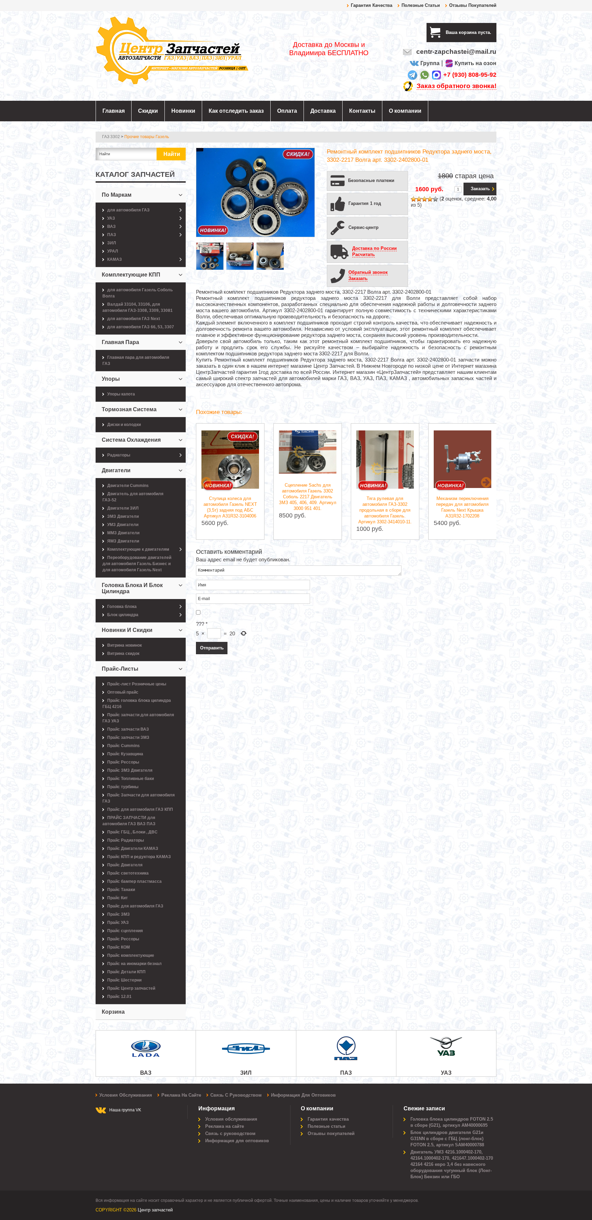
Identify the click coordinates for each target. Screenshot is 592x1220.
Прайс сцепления (125, 930)
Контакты (362, 111)
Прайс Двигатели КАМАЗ (132, 848)
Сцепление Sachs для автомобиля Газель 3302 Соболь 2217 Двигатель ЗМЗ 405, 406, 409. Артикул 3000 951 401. (307, 497)
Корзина (113, 1012)
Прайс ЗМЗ (118, 914)
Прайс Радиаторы (125, 840)
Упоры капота (121, 394)
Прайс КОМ (118, 947)
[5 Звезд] (435, 199)
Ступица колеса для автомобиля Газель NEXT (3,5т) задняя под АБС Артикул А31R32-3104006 (230, 507)
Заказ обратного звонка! (456, 85)
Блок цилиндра (122, 614)
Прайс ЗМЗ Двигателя (129, 770)
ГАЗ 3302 (111, 136)
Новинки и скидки (127, 630)
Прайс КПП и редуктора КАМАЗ (139, 856)
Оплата (287, 111)
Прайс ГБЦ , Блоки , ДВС (132, 832)
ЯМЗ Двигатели (123, 541)
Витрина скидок (123, 653)
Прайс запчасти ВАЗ (128, 729)
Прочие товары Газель (146, 136)
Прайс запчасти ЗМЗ (128, 737)
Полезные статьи (421, 5)
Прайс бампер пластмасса (134, 881)
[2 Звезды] (419, 199)
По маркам (117, 195)
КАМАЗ (114, 259)
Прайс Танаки (121, 889)
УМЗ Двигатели (122, 524)
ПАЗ (111, 234)
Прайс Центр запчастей (131, 988)
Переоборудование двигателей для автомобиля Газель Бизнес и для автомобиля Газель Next (136, 563)
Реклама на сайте (181, 1095)
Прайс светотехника (128, 873)
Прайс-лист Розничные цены (136, 684)
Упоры (111, 379)
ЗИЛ (111, 243)
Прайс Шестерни (124, 980)
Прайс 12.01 (119, 996)
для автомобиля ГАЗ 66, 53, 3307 (140, 327)
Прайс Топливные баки (130, 778)
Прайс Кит (117, 897)
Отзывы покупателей (472, 5)
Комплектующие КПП (131, 275)
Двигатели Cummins (128, 485)
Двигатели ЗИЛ (122, 508)
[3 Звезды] (424, 199)
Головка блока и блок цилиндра (132, 588)
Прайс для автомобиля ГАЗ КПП (140, 809)
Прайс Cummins (123, 745)
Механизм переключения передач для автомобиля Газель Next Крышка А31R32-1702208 (462, 507)
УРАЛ (112, 251)
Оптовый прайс (122, 692)
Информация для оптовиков (303, 1095)
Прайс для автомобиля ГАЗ (135, 906)
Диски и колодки (124, 424)
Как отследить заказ (236, 111)
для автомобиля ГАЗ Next (133, 318)
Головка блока (122, 606)
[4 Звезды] (430, 199)
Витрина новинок (124, 645)
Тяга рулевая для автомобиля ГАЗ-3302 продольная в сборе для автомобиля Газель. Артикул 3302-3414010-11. (385, 510)
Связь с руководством (236, 1095)
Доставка (323, 111)
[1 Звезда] (413, 199)
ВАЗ (111, 226)
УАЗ (111, 218)
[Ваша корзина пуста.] (493, 32)
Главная (113, 111)
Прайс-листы (120, 669)
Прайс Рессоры (123, 762)
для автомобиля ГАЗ (128, 210)
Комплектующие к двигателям (138, 549)
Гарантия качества (371, 5)
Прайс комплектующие (130, 955)
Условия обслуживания (125, 1095)
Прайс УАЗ (118, 922)
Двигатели (116, 470)
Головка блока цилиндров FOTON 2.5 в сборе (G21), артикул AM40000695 (451, 1122)
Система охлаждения (131, 440)
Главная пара (120, 342)
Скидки (148, 111)
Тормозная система (129, 409)
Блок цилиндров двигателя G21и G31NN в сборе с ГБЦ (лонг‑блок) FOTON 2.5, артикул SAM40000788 (447, 1138)
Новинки (183, 111)
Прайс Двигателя (125, 865)
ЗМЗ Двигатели (123, 516)
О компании (405, 111)
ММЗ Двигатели (123, 532)
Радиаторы (118, 455)
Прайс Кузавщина (125, 754)
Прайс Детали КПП (126, 971)
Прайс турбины (122, 786)
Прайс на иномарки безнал (134, 963)
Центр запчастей (155, 1209)
